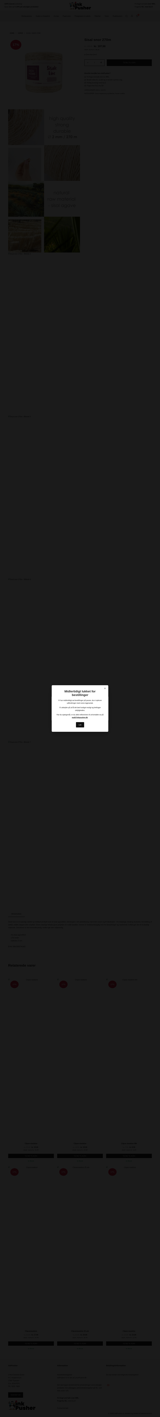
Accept (62, 715)
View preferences (98, 715)
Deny (80, 715)
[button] (105, 699)
